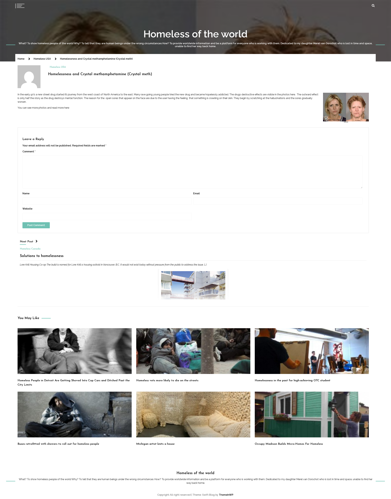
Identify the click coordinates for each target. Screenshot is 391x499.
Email (196, 193)
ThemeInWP (226, 494)
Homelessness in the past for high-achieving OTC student (292, 380)
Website (27, 208)
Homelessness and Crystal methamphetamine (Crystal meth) (100, 74)
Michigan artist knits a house (155, 444)
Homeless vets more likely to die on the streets (167, 380)
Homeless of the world (195, 34)
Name (25, 193)
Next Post (26, 241)
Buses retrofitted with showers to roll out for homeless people (58, 444)
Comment (28, 151)
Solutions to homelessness (42, 256)
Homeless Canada (30, 249)
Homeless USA (58, 67)
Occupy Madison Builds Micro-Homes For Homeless (289, 444)
